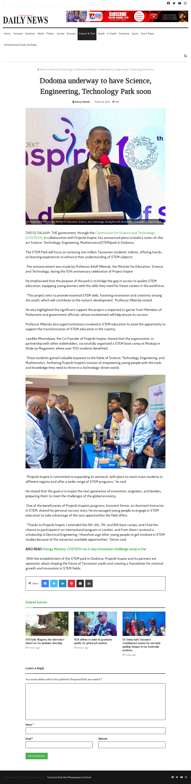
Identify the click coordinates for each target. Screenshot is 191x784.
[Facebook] (45, 583)
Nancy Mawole (82, 101)
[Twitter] (54, 583)
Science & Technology (60, 69)
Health (101, 33)
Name (30, 724)
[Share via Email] (80, 583)
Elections (30, 33)
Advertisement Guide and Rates (20, 44)
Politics (50, 33)
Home (7, 33)
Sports (135, 33)
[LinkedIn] (62, 583)
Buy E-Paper (147, 33)
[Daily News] (25, 19)
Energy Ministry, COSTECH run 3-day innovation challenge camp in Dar (94, 549)
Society (60, 33)
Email (29, 738)
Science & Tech (87, 33)
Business (71, 33)
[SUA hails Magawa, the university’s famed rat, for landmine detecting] (47, 624)
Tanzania (18, 33)
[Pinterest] (71, 583)
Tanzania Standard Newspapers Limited (69, 777)
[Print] (89, 583)
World (41, 33)
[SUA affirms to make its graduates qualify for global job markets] (95, 624)
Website (102, 738)
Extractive (124, 33)
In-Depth (111, 33)
